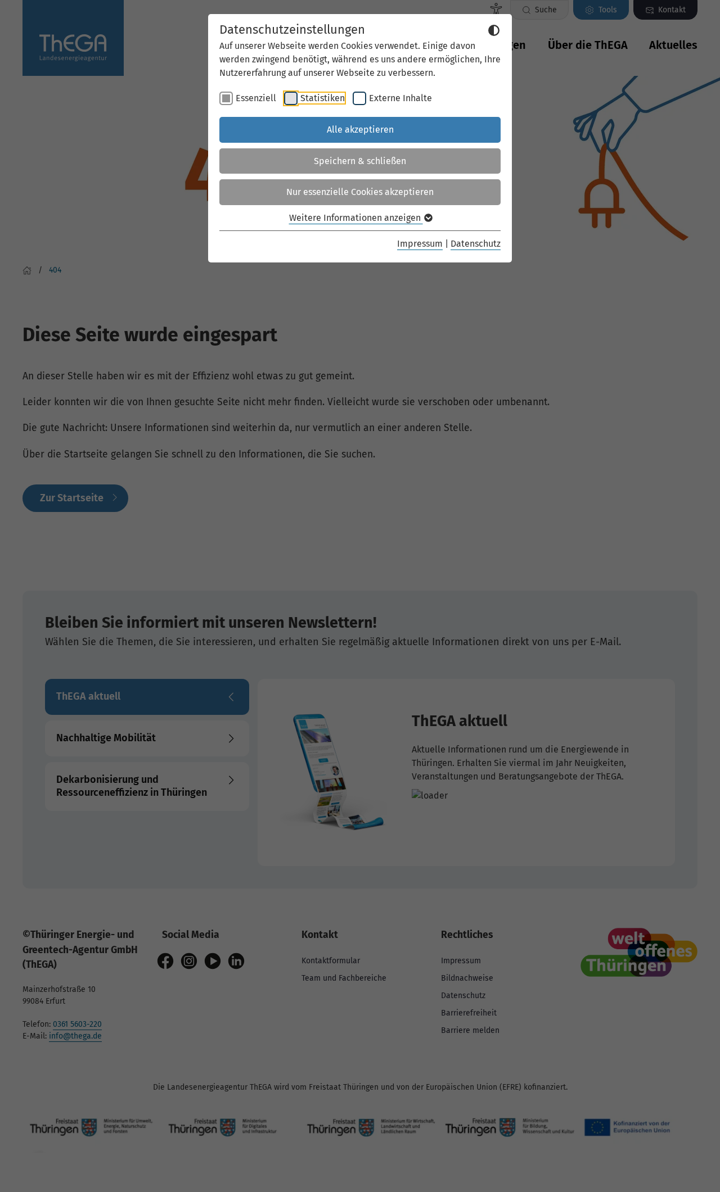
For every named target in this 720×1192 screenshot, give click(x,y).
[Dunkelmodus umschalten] (494, 30)
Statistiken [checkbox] (322, 98)
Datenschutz (476, 243)
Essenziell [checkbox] (256, 98)
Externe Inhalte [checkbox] (400, 98)
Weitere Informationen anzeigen (356, 217)
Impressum (420, 243)
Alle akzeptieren (360, 129)
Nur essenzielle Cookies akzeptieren (360, 192)
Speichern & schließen (360, 161)
